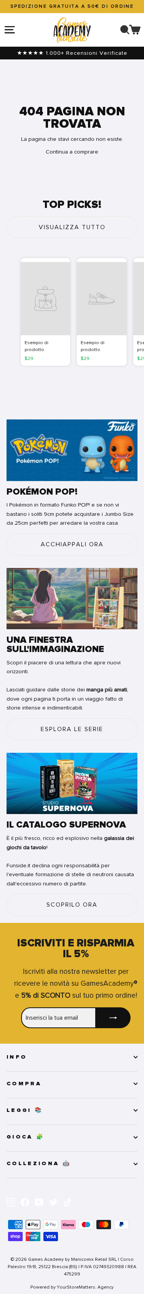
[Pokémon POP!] (72, 450)
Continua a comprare (72, 152)
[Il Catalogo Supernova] (72, 783)
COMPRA (24, 1083)
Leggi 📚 (25, 1110)
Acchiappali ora (72, 544)
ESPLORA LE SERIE (72, 729)
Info (17, 1057)
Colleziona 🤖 (39, 1163)
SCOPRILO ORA (72, 904)
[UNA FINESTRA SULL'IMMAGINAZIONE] (72, 599)
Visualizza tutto (72, 227)
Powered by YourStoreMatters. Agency (72, 1287)
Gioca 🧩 (26, 1137)
